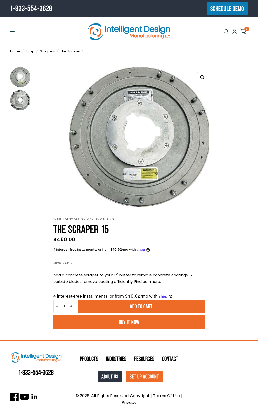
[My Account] (234, 31)
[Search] (226, 31)
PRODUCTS (89, 359)
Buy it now (129, 322)
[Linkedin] (34, 396)
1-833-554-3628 (31, 8)
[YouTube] (24, 397)
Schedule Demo (227, 8)
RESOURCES (144, 359)
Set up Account (144, 376)
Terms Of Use (166, 396)
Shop (30, 51)
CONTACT (170, 359)
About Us (109, 376)
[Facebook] (14, 396)
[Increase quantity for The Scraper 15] (71, 306)
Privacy (129, 402)
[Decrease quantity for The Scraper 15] (57, 306)
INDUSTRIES (116, 359)
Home (15, 51)
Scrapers (47, 51)
